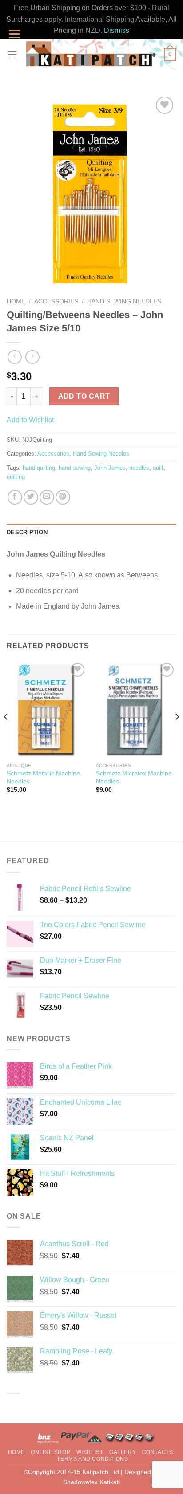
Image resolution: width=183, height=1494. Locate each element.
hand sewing (75, 467)
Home (16, 301)
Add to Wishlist (30, 420)
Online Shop (50, 1452)
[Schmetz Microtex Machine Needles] (136, 710)
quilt (158, 467)
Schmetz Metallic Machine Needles (43, 777)
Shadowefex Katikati (91, 1482)
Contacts (157, 1452)
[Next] (176, 735)
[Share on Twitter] (31, 497)
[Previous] (6, 735)
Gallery (122, 1452)
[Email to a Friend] (47, 497)
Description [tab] (27, 532)
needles (139, 467)
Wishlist (89, 1452)
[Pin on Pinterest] (63, 497)
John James (110, 467)
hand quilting (39, 467)
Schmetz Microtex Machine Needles (134, 777)
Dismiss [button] (116, 30)
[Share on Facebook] (15, 497)
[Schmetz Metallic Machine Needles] (47, 710)
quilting (16, 476)
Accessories (56, 301)
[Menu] (12, 54)
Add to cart (84, 396)
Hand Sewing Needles (124, 301)
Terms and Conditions (92, 1459)
